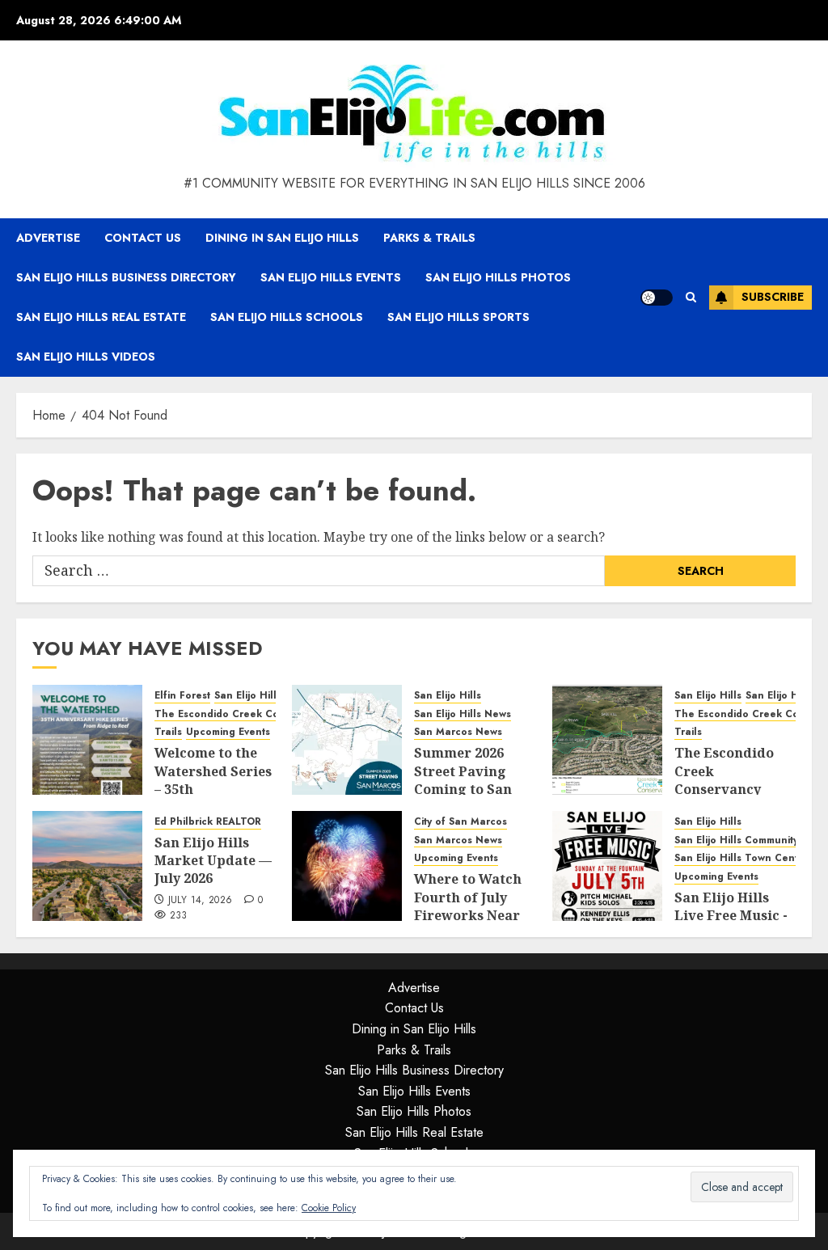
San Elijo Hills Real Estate (101, 317)
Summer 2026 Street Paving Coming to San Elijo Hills (463, 780)
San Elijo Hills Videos (85, 356)
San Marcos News (458, 732)
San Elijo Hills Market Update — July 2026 (213, 861)
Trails (168, 732)
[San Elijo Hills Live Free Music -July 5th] (607, 866)
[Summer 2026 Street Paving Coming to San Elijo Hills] (347, 740)
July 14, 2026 (200, 900)
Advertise (48, 238)
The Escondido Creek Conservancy (241, 714)
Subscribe (772, 297)
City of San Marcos (460, 822)
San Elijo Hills (247, 696)
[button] (691, 297)
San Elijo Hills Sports (458, 317)
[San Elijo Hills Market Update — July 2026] (87, 866)
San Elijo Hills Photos (498, 277)
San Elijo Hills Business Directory (126, 277)
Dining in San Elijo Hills (282, 238)
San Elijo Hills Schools (286, 317)
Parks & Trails (429, 238)
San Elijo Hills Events (330, 277)
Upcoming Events (228, 732)
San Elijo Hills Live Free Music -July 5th (731, 916)
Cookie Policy (329, 1208)
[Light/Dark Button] (656, 297)
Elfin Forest (182, 696)
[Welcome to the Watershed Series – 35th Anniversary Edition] (87, 740)
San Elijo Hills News (462, 714)
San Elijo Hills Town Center (741, 858)
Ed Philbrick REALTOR (207, 822)
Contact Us (142, 238)
